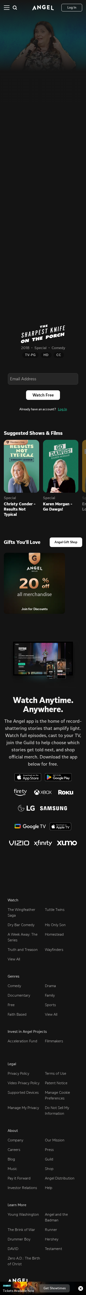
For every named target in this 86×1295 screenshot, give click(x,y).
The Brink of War (21, 1229)
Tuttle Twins (54, 909)
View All (14, 959)
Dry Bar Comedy (21, 925)
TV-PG (30, 355)
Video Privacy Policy (23, 1083)
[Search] (14, 7)
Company (15, 1140)
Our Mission (54, 1140)
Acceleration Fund (22, 1041)
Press (49, 1149)
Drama (50, 986)
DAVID (13, 1248)
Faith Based (17, 1014)
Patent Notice (56, 1083)
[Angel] (43, 7)
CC (58, 355)
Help (48, 1187)
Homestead (54, 934)
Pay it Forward (19, 1178)
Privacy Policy (18, 1073)
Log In (62, 409)
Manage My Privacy (23, 1107)
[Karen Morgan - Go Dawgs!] (60, 466)
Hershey (51, 1239)
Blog (11, 1159)
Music (12, 1168)
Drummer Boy (19, 1239)
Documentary (19, 995)
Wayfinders (54, 949)
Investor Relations (22, 1187)
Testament (53, 1248)
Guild (49, 1159)
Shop (49, 1168)
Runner (51, 1229)
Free (11, 1005)
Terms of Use (55, 1073)
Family (50, 995)
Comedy (14, 986)
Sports (50, 1005)
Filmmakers (54, 1041)
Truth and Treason (23, 949)
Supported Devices (23, 1092)
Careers (14, 1149)
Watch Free (43, 395)
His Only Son (55, 925)
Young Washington (23, 1214)
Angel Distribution (60, 1178)
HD (46, 355)
